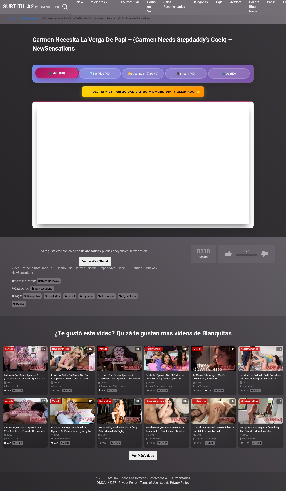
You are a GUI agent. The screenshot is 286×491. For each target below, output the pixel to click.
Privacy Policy (128, 483)
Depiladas (53, 296)
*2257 (112, 483)
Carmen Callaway (48, 281)
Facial (71, 296)
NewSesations (29, 18)
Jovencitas (107, 296)
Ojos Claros (129, 296)
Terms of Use (149, 483)
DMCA (101, 483)
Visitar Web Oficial (95, 261)
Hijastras (87, 296)
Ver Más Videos (143, 456)
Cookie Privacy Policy (174, 483)
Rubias (20, 303)
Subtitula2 (31, 7)
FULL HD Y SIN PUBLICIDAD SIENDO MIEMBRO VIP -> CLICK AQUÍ (143, 92)
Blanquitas (33, 296)
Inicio (13, 18)
